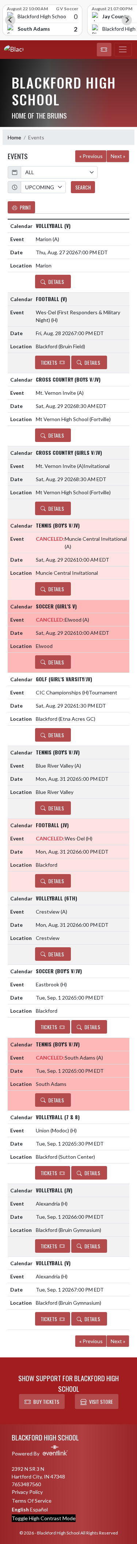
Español (39, 1509)
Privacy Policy (27, 1492)
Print (25, 207)
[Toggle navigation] (123, 50)
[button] (104, 50)
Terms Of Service (32, 1501)
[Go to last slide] (10, 20)
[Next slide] (127, 20)
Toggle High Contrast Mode (44, 1518)
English (20, 1509)
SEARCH (83, 187)
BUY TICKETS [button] (46, 1401)
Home (14, 137)
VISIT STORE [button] (101, 1401)
